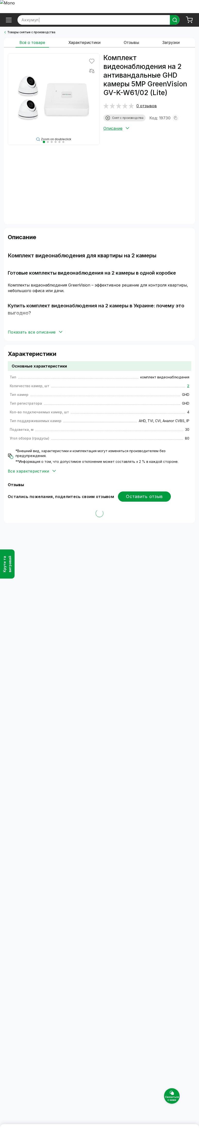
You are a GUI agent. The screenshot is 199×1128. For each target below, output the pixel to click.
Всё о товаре (32, 42)
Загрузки (171, 42)
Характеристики (84, 42)
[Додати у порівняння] (92, 71)
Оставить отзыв (144, 496)
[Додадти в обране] (92, 61)
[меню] (9, 20)
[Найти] (175, 20)
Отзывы (131, 42)
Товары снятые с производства (31, 32)
